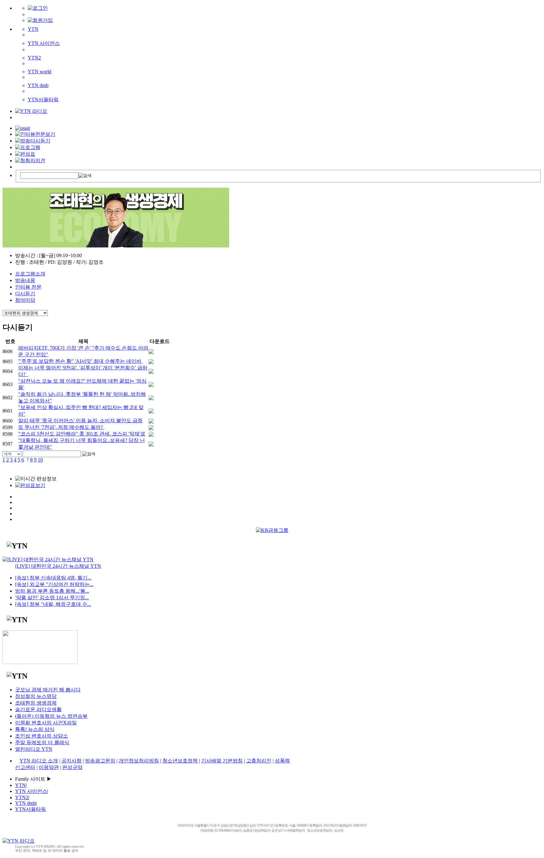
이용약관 (49, 767)
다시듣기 (25, 293)
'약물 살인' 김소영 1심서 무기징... (52, 597)
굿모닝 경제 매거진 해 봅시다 (48, 689)
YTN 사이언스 (44, 43)
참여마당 (25, 300)
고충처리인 (258, 760)
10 (40, 459)
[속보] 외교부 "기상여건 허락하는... (54, 584)
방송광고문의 (100, 760)
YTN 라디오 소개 (39, 760)
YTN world (39, 71)
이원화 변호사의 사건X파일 (46, 722)
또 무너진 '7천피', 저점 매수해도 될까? (61, 427)
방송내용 (25, 280)
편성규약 (72, 767)
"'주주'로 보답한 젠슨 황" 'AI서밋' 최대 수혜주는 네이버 (80, 361)
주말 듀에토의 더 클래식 (42, 742)
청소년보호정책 (180, 760)
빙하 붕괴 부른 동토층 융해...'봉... (52, 591)
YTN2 (34, 57)
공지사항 (71, 760)
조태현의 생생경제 (36, 703)
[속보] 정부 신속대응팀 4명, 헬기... (53, 577)
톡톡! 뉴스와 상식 (34, 729)
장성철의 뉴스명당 (36, 696)
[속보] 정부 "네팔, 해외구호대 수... (53, 604)
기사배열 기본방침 (222, 760)
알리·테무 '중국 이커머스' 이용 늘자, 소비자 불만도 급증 (80, 420)
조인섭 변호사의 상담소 (41, 736)
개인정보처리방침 (139, 760)
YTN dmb (38, 85)
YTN (33, 29)
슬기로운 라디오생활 (38, 709)
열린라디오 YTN (33, 749)
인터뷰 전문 (28, 287)
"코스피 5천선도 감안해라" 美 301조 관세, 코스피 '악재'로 (81, 433)
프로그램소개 (30, 273)
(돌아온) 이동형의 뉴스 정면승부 (51, 716)
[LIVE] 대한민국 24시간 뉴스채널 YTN (58, 566)
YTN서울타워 (43, 99)
